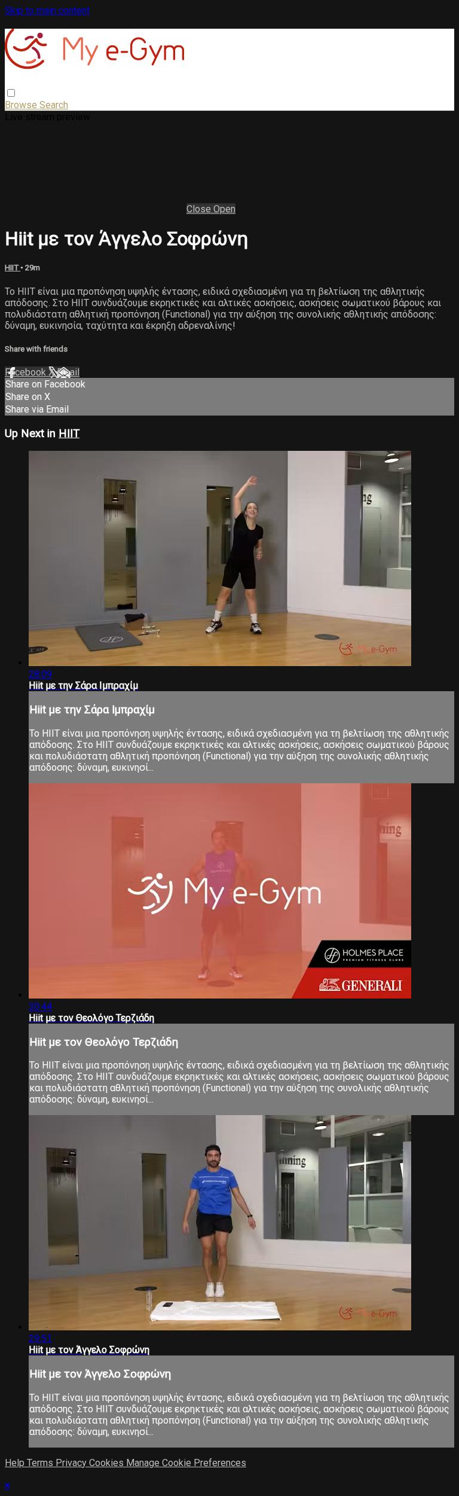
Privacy (72, 1462)
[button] (11, 93)
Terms (41, 1462)
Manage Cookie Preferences (186, 1462)
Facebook (26, 372)
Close (199, 209)
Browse (22, 105)
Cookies (107, 1462)
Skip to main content (47, 10)
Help (16, 1462)
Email (68, 372)
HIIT (12, 267)
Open (224, 209)
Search (53, 105)
